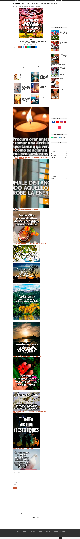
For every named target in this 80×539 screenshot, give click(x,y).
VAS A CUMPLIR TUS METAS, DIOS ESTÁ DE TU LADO (23, 262)
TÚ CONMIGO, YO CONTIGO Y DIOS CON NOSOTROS (23, 448)
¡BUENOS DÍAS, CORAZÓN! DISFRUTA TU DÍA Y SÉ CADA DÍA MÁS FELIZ (63, 81)
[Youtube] (61, 0)
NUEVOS (23, 3)
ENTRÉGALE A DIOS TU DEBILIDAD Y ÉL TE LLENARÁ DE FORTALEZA (27, 356)
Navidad (59, 172)
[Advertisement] (31, 56)
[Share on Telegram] (30, 47)
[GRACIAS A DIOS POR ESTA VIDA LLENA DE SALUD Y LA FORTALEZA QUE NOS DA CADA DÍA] (26, 211)
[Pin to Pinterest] (26, 47)
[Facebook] (55, 0)
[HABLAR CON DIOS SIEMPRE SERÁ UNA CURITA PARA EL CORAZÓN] (35, 88)
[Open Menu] (13, 3)
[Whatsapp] (63, 0)
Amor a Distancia (59, 163)
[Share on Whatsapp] (28, 47)
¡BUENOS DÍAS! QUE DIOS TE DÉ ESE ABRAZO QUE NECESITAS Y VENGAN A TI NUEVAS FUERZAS (44, 98)
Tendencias (33, 3)
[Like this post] (19, 47)
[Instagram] (58, 0)
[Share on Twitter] (23, 47)
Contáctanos (34, 512)
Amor (52, 3)
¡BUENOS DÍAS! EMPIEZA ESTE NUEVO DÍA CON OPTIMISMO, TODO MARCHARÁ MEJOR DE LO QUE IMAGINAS (63, 71)
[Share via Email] (36, 47)
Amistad (59, 165)
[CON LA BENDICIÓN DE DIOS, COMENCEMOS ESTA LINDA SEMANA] (26, 263)
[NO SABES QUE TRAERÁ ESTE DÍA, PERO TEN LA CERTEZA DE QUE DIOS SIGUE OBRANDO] (35, 77)
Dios (17, 6)
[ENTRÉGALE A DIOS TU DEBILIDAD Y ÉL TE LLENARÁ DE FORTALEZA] (26, 322)
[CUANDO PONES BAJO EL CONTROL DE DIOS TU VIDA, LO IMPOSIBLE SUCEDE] (17, 88)
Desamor (59, 151)
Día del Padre (59, 174)
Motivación (56, 3)
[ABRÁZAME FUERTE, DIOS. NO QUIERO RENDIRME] (17, 77)
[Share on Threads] (34, 47)
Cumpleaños (43, 3)
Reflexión (59, 153)
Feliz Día (48, 3)
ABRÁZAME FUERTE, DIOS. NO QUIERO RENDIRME (25, 76)
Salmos (59, 178)
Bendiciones (59, 176)
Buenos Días (38, 3)
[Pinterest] (60, 0)
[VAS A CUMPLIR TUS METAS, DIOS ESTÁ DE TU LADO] (26, 245)
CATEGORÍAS (27, 3)
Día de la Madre (59, 147)
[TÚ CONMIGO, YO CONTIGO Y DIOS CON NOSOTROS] (26, 413)
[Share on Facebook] (21, 47)
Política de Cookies (35, 515)
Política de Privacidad (35, 517)
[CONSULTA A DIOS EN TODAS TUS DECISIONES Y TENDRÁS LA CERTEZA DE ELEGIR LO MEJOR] (26, 357)
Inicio (13, 6)
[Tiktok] (66, 0)
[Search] (66, 3)
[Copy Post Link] (32, 47)
